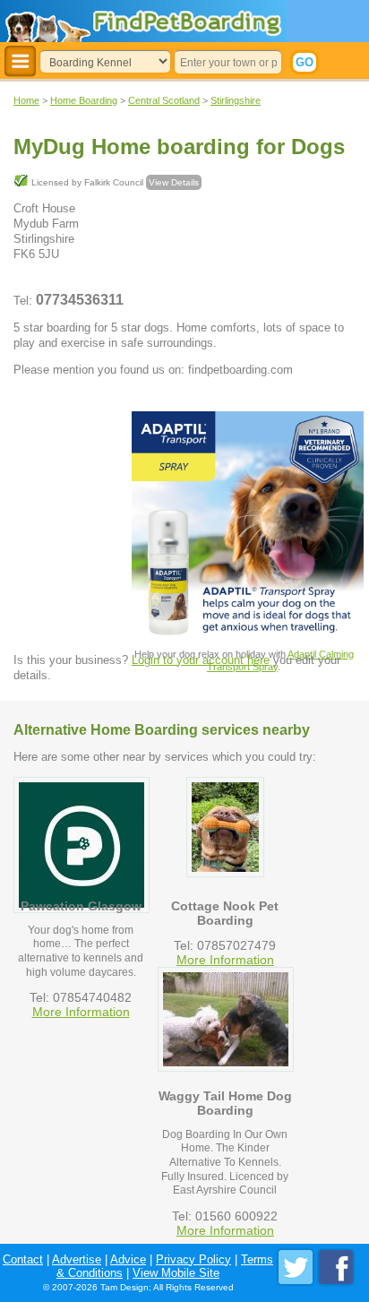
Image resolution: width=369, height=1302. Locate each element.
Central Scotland (164, 100)
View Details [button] (174, 182)
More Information (81, 1012)
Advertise (76, 1259)
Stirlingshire (235, 100)
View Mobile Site (176, 1273)
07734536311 (80, 299)
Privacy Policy (193, 1259)
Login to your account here (201, 660)
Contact (23, 1259)
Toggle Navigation (20, 61)
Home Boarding (83, 100)
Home (26, 100)
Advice (128, 1259)
